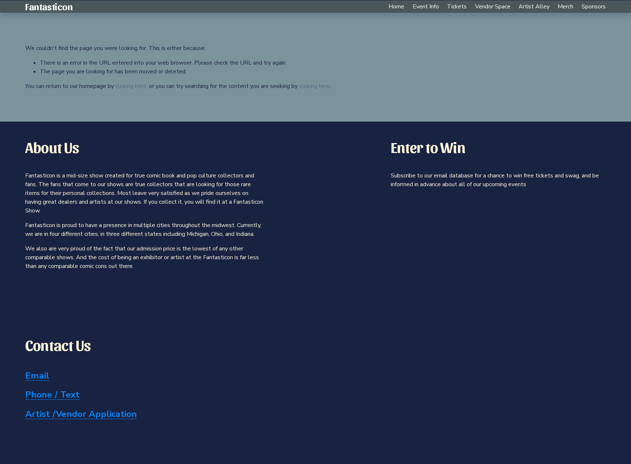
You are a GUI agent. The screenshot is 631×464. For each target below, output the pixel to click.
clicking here (130, 86)
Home (396, 7)
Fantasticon (48, 6)
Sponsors (594, 7)
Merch (565, 7)
